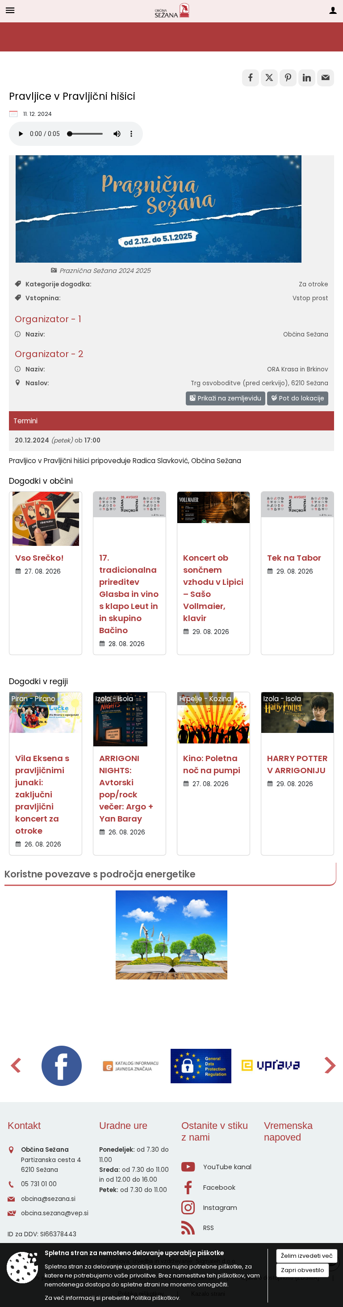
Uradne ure (123, 1125)
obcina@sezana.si (48, 1199)
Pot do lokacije (300, 398)
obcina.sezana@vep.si (54, 1213)
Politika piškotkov (155, 1298)
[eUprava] (270, 1066)
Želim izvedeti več (307, 1256)
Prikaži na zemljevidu (228, 398)
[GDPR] (201, 1066)
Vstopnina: (43, 298)
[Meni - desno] (333, 10)
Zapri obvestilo (302, 1270)
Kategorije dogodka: (58, 284)
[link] (250, 77)
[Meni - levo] (10, 10)
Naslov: (37, 383)
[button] (15, 1065)
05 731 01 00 (39, 1184)
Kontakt (24, 1125)
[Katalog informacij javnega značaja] (131, 1066)
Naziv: (35, 334)
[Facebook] (61, 1066)
